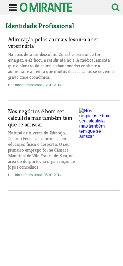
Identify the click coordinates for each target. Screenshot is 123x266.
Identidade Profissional (25, 85)
